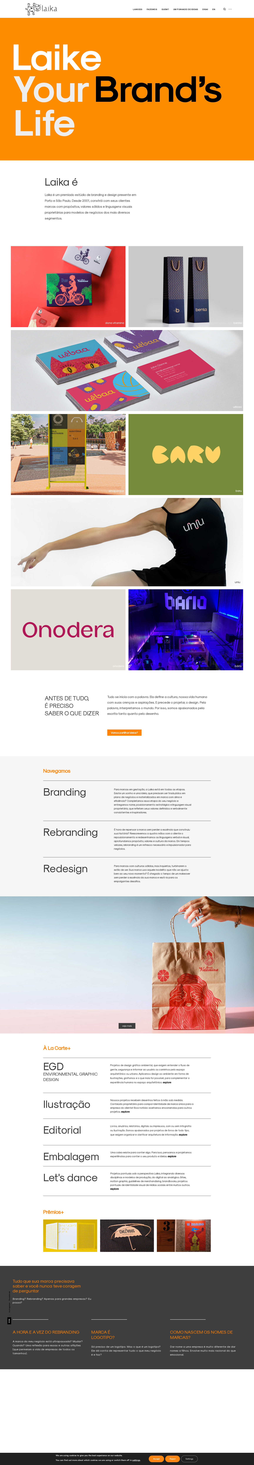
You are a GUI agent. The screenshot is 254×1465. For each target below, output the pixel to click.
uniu (237, 582)
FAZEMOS (152, 9)
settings (136, 1460)
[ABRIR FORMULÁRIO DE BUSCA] (224, 9)
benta (238, 322)
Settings (189, 1458)
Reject (173, 1458)
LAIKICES (137, 9)
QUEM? (165, 9)
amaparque (116, 490)
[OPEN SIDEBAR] (230, 9)
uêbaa (237, 406)
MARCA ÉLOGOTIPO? (102, 1334)
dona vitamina (114, 322)
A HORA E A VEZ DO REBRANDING (46, 1332)
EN (213, 9)
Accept (156, 1458)
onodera (118, 666)
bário (238, 666)
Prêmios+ (53, 1212)
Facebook (9, 1296)
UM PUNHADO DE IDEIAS (185, 9)
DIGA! (205, 9)
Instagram (9, 1308)
